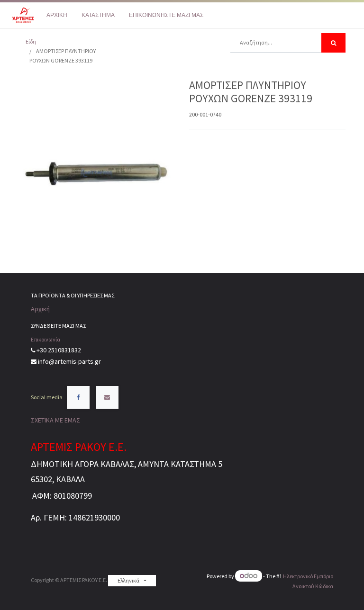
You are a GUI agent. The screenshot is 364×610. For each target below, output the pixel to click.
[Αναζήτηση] (333, 43)
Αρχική (40, 309)
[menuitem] (56, 15)
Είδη (31, 41)
